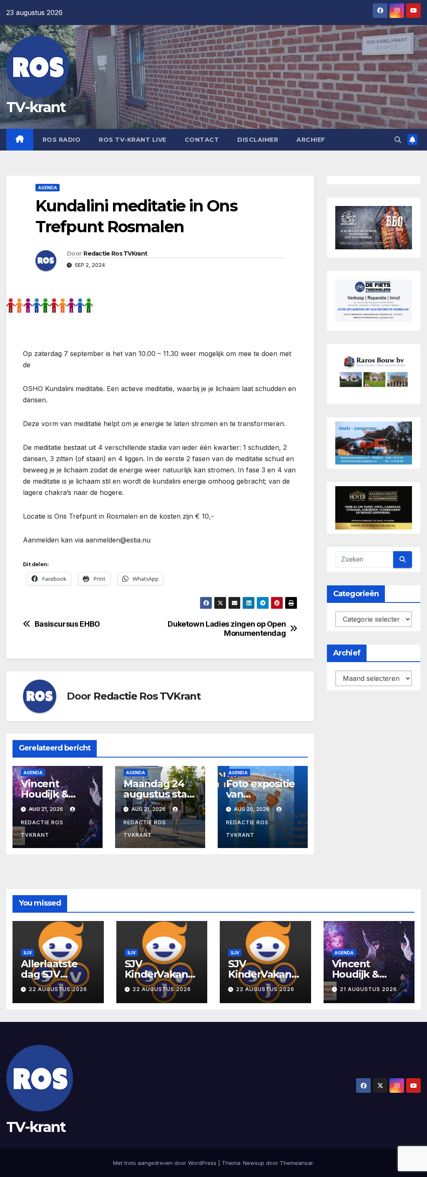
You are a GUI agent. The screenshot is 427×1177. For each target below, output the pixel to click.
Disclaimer (257, 139)
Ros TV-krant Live (132, 139)
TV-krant (35, 107)
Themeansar (296, 1162)
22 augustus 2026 (58, 989)
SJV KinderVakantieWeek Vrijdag (264, 974)
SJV (27, 952)
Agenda (47, 187)
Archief (310, 139)
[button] (397, 140)
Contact (202, 139)
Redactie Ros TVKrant (115, 253)
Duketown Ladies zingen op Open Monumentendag (227, 628)
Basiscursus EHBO (67, 624)
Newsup (253, 1162)
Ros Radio (62, 139)
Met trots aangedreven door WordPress (165, 1162)
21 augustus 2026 (368, 989)
